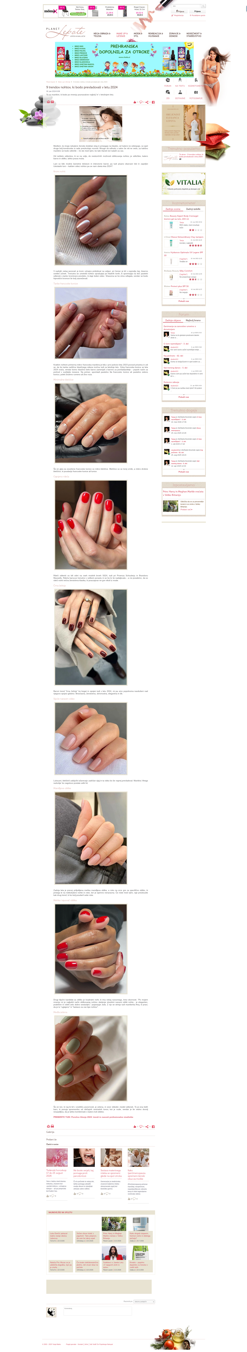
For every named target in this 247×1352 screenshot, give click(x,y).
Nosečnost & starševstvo (194, 34)
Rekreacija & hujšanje (155, 34)
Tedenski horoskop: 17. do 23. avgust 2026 (56, 1173)
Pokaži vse (184, 301)
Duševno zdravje (171, 382)
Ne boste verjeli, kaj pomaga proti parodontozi (83, 1173)
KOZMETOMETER (196, 86)
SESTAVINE (180, 98)
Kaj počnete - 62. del (173, 356)
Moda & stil (138, 34)
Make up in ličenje (64, 82)
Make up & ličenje (122, 34)
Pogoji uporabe (71, 1344)
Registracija (179, 15)
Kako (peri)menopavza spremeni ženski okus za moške (136, 1174)
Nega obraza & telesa (102, 34)
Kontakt (80, 1344)
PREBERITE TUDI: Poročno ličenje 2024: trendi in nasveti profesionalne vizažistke (93, 1117)
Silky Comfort (178, 271)
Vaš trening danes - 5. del (175, 368)
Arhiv (86, 1344)
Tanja (182, 223)
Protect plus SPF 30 (176, 286)
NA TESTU (180, 86)
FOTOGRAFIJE (196, 98)
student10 (174, 347)
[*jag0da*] (183, 259)
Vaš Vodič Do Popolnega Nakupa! (101, 1344)
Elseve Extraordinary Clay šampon (183, 237)
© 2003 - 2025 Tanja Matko (51, 1344)
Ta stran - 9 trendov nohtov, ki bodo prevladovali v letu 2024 (191, 155)
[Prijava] (174, 11)
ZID (168, 98)
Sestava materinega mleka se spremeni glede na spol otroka (111, 1173)
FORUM (167, 86)
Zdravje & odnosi (175, 34)
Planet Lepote (66, 31)
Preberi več (186, 509)
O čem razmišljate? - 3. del (176, 344)
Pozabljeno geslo (198, 15)
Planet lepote (50, 82)
